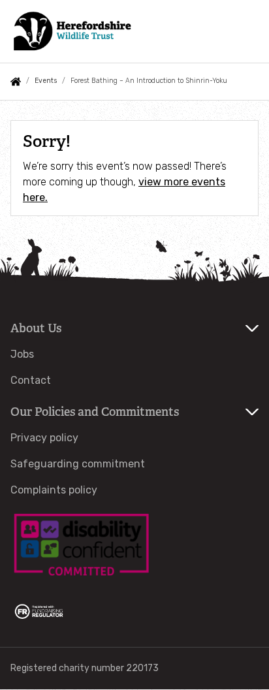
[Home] (71, 31)
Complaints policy (53, 490)
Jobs (22, 354)
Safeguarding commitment (77, 464)
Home (15, 81)
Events (46, 80)
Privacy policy (44, 437)
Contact (30, 380)
